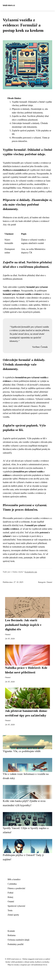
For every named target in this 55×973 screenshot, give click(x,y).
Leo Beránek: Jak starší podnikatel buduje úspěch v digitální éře (23, 625)
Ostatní (49, 582)
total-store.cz (9, 5)
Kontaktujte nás (31, 572)
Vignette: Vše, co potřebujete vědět (21, 751)
